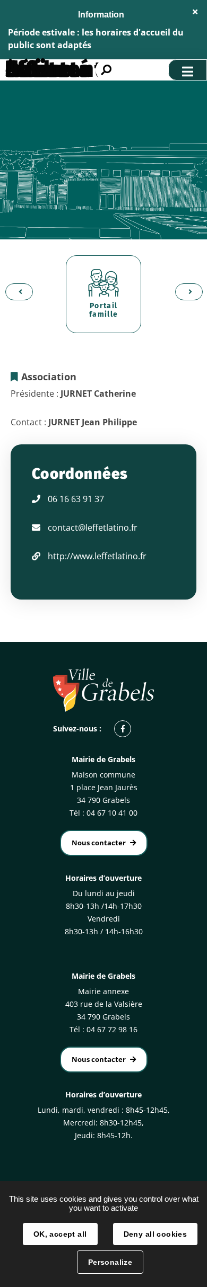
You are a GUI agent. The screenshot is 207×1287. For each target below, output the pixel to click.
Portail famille (103, 310)
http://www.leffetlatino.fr (97, 556)
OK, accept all (60, 1234)
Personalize (110, 1262)
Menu (187, 70)
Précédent (16, 291)
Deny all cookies (155, 1234)
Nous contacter (99, 842)
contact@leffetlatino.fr (92, 527)
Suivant (185, 291)
